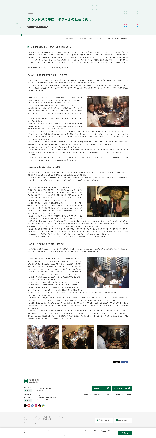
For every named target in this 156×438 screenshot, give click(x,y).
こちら (104, 431)
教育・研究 (83, 38)
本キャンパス (27, 387)
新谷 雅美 (31, 27)
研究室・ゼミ (92, 38)
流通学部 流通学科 (41, 27)
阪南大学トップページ (72, 38)
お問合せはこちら (42, 391)
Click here (86, 435)
